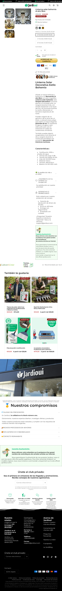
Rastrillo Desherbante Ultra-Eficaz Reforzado (43, 307)
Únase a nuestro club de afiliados (49, 523)
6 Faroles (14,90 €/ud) (44, 43)
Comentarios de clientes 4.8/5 (49, 529)
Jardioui (15, 578)
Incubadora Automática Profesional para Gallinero (42, 348)
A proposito (47, 543)
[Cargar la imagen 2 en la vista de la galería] (9, 24)
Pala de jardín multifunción (16, 348)
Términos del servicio (52, 578)
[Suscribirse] (45, 482)
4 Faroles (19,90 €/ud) (44, 39)
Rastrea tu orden (49, 540)
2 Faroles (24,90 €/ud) (44, 35)
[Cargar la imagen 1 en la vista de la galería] (9, 13)
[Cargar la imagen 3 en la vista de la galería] (9, 35)
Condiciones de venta (29, 579)
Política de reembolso (25, 578)
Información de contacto (51, 579)
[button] (4, 5)
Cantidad (38, 46)
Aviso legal (39, 579)
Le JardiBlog (48, 547)
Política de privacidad (38, 578)
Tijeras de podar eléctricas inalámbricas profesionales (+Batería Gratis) (16, 308)
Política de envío (16, 579)
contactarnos (28, 527)
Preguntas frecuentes (47, 535)
